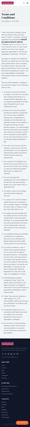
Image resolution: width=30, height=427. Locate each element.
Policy (3, 407)
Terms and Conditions (7, 393)
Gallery (3, 373)
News (3, 370)
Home (3, 365)
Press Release (5, 417)
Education (4, 404)
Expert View (5, 412)
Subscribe (4, 378)
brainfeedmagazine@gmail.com (10, 357)
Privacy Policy (5, 388)
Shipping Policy (5, 391)
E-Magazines (5, 375)
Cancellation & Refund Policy (9, 386)
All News (4, 402)
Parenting (4, 409)
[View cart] (23, 3)
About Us (4, 367)
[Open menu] (27, 3)
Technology (5, 414)
